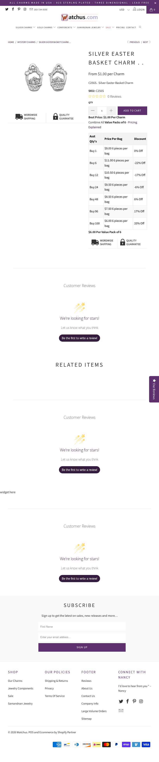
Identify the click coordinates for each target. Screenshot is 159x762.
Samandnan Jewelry (89, 27)
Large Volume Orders (93, 711)
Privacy (49, 688)
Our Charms (15, 681)
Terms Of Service (55, 696)
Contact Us (88, 696)
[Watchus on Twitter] (6, 9)
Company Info (89, 704)
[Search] (140, 28)
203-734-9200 (40, 9)
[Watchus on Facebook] (12, 9)
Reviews (86, 681)
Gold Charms (45, 27)
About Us (86, 688)
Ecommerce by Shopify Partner (57, 732)
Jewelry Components (20, 688)
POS (31, 732)
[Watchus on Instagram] (25, 9)
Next (145, 42)
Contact (131, 27)
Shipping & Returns (56, 681)
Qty (90, 102)
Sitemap (86, 719)
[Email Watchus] (31, 9)
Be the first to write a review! (79, 338)
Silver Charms (24, 27)
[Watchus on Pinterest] (19, 9)
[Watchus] (79, 17)
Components (65, 27)
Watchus (22, 732)
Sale (108, 27)
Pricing (120, 27)
